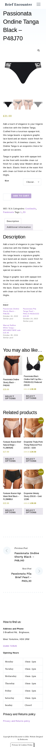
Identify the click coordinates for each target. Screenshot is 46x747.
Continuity (30, 208)
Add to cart (21, 196)
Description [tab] (13, 221)
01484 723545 (10, 646)
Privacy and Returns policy (16, 721)
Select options (10, 397)
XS (24, 212)
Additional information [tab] (19, 227)
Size (7, 181)
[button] (38, 50)
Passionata (8, 212)
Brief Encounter (18, 4)
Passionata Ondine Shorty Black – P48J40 (11, 311)
